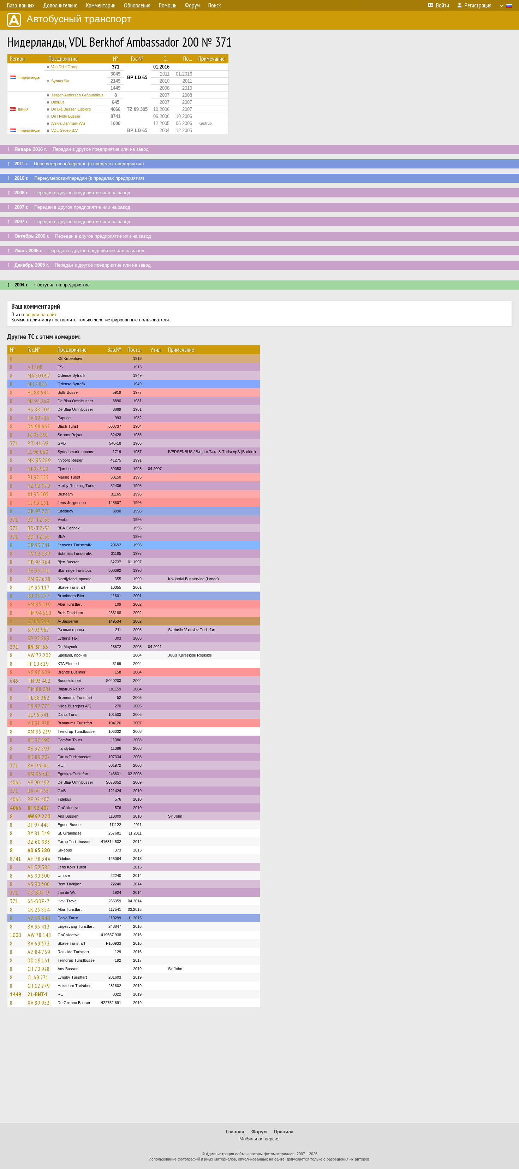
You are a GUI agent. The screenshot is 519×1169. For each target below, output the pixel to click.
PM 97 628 (39, 578)
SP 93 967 (38, 629)
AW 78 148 (39, 934)
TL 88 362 (38, 697)
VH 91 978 (39, 722)
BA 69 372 (39, 943)
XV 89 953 (39, 1002)
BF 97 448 (38, 824)
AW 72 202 (39, 655)
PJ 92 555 (38, 477)
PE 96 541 (39, 570)
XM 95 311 (39, 773)
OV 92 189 (39, 553)
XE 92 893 (39, 739)
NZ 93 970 (39, 485)
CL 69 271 (38, 977)
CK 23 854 (39, 909)
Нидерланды (29, 77)
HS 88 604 (39, 409)
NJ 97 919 (38, 468)
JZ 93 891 (38, 434)
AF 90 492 (38, 782)
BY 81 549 (39, 833)
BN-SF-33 (38, 646)
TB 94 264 (39, 561)
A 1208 (35, 366)
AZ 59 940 (39, 917)
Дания (23, 109)
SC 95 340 (38, 621)
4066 (15, 782)
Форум (259, 1131)
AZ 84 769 (39, 951)
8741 (15, 858)
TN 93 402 (39, 680)
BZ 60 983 (39, 841)
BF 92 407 (38, 799)
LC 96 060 (38, 451)
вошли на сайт (40, 314)
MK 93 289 (39, 460)
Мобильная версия (259, 1138)
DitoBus (58, 102)
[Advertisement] (259, 1068)
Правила (283, 1131)
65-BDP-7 (39, 900)
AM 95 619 (39, 604)
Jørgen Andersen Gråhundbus (77, 95)
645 (14, 680)
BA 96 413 (39, 926)
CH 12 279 (39, 985)
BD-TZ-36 (39, 519)
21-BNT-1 (38, 994)
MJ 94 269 (38, 400)
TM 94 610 (39, 612)
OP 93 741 (39, 544)
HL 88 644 (38, 392)
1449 (15, 994)
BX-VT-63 (38, 790)
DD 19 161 (39, 960)
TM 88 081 (39, 689)
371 (14, 443)
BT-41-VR (38, 443)
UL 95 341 (38, 714)
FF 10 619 (38, 663)
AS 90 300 (39, 875)
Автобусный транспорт (78, 18)
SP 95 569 (38, 638)
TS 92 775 (39, 706)
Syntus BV (60, 81)
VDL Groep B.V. (64, 130)
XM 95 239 (39, 731)
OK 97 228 (39, 511)
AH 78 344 (39, 858)
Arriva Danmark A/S (68, 123)
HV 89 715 (39, 417)
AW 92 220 (39, 816)
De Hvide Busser (65, 116)
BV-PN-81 (38, 765)
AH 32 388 (39, 867)
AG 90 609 (39, 672)
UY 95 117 (39, 587)
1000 (15, 934)
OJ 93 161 (38, 502)
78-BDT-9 (38, 892)
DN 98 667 (39, 426)
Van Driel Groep (64, 67)
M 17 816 (37, 383)
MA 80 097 (39, 375)
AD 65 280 (39, 850)
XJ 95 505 (38, 494)
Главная (235, 1131)
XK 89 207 (39, 756)
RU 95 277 (39, 595)
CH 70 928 (39, 968)
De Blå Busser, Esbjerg (71, 109)
